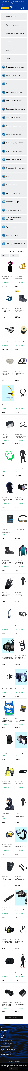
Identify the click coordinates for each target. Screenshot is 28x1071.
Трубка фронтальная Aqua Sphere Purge (7, 405)
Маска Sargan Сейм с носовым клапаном (20, 689)
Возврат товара (5, 1032)
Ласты (8, 42)
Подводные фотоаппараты (15, 109)
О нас (2, 1035)
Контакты (3, 1037)
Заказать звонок (22, 2)
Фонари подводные (13, 117)
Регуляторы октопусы (14, 75)
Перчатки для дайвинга (14, 143)
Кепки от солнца (12, 235)
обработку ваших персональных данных (11, 1065)
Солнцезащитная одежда (15, 33)
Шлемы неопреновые (14, 151)
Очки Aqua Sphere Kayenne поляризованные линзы (19, 531)
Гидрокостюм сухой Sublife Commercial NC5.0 (20, 468)
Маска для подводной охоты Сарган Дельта (20, 752)
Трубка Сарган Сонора (5, 626)
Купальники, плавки (13, 227)
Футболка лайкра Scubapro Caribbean (20, 563)
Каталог (5, 8)
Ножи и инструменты (13, 159)
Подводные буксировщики (15, 168)
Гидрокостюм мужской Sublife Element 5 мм (19, 594)
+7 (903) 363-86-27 (16, 2)
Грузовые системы (12, 185)
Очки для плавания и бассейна (13, 218)
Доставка (4, 1030)
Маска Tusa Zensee (19, 625)
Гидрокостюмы (11, 16)
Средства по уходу (13, 193)
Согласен (14, 1069)
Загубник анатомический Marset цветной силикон (5, 531)
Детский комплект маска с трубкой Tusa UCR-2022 (20, 658)
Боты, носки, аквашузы (14, 101)
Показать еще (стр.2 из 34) (14, 1017)
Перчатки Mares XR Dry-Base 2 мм (19, 784)
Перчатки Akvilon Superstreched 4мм (6, 878)
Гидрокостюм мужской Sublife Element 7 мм (19, 815)
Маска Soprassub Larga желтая (19, 279)
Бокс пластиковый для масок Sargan (7, 374)
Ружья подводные (12, 25)
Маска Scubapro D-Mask (19, 374)
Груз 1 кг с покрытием (20, 1004)
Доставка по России (6, 1054)
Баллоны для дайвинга (14, 134)
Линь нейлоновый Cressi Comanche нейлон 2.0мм (19, 342)
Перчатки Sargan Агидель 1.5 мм (6, 594)
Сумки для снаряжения (14, 210)
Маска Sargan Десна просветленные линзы (7, 847)
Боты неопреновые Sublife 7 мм (6, 563)
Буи (7, 176)
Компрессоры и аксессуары (16, 126)
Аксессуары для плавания (15, 244)
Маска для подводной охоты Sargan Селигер (7, 658)
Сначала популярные (16, 251)
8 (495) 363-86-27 (6, 2)
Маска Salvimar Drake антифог (20, 500)
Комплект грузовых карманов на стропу (6, 1005)
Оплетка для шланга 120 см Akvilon (6, 468)
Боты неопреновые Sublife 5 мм (19, 311)
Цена (3, 255)
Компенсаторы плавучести (15, 84)
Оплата (3, 1028)
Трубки (8, 59)
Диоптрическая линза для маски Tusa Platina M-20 (7, 721)
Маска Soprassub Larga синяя (6, 311)
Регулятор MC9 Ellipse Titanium (20, 910)
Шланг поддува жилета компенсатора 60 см (20, 405)
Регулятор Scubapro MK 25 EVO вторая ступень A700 (6, 342)
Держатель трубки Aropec (19, 942)
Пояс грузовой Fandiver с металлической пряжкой (5, 437)
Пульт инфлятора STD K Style (7, 689)
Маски (8, 50)
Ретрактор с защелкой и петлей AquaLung (20, 847)
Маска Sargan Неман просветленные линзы (7, 942)
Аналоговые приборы (14, 92)
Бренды (13, 255)
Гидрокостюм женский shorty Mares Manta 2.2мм (7, 279)
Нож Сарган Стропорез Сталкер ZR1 (6, 910)
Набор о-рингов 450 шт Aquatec (20, 721)
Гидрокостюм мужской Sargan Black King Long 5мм (20, 973)
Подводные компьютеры (15, 67)
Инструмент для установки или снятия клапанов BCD (20, 878)
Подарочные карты (13, 202)
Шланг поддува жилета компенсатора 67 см (20, 437)
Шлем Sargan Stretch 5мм (7, 815)
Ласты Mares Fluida (6, 783)
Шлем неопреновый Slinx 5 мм (7, 500)
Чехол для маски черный (6, 973)
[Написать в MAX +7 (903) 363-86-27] (2, 4)
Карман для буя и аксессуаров (6, 752)
